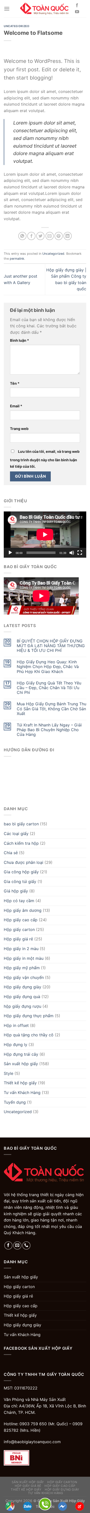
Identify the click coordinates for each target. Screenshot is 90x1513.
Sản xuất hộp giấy (21, 1063)
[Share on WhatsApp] (22, 236)
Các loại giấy (16, 833)
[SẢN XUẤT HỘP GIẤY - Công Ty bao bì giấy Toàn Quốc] (45, 8)
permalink (17, 258)
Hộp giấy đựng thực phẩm (29, 1015)
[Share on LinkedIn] (68, 236)
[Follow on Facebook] (77, 5)
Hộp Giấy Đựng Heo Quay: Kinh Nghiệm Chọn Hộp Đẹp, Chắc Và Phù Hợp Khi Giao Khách (48, 667)
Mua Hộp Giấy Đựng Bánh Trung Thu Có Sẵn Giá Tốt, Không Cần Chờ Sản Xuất (51, 709)
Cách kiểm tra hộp (21, 843)
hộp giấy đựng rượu (22, 1006)
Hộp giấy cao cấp (21, 919)
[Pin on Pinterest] (58, 236)
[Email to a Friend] (50, 236)
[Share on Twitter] (40, 236)
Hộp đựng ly (15, 1044)
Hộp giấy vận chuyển (24, 977)
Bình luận (19, 340)
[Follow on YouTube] (77, 12)
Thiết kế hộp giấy (20, 1082)
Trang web (19, 428)
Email (16, 406)
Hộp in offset (16, 1025)
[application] (45, 534)
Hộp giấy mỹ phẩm (22, 967)
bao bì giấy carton (21, 823)
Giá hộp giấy (16, 890)
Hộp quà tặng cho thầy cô (29, 1034)
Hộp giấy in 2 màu (21, 948)
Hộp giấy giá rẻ (18, 938)
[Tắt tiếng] (71, 552)
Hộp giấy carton (19, 929)
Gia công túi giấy (20, 881)
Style (8, 1073)
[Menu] (7, 8)
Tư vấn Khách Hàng (22, 1092)
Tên (15, 383)
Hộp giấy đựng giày (22, 986)
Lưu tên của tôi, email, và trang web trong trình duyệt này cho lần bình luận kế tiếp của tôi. (45, 458)
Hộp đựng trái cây (21, 1054)
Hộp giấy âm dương (23, 910)
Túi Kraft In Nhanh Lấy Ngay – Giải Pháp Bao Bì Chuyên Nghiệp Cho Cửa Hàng (49, 730)
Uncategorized (16, 26)
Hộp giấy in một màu (24, 958)
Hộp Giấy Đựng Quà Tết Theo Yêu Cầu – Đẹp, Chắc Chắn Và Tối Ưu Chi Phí (49, 688)
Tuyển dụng (15, 1102)
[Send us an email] (17, 1245)
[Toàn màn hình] (79, 552)
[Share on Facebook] (31, 236)
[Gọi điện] (45, 1504)
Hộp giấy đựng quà (22, 996)
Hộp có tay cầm (19, 900)
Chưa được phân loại (23, 862)
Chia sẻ (11, 852)
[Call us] (26, 1245)
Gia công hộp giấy (21, 871)
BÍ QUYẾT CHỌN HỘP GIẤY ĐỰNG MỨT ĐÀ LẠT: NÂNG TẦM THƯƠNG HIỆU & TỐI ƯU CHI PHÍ (51, 646)
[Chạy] (10, 552)
